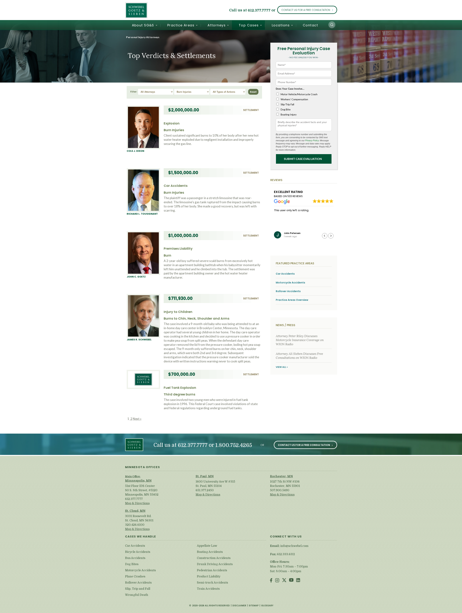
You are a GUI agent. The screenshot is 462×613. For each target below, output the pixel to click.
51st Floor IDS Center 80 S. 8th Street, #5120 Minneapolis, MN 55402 (141, 490)
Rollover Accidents (288, 291)
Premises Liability (178, 248)
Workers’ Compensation (294, 99)
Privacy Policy (312, 140)
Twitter (284, 580)
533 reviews (295, 196)
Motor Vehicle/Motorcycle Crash (299, 94)
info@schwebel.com (294, 546)
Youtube (291, 580)
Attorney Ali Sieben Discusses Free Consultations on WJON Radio (299, 356)
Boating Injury (289, 114)
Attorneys (217, 25)
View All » (282, 367)
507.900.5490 (279, 490)
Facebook (271, 580)
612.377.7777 (259, 10)
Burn (167, 255)
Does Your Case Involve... (290, 88)
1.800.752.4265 (233, 445)
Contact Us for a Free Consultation (305, 10)
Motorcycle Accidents (290, 282)
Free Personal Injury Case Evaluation (303, 51)
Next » (137, 419)
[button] (332, 25)
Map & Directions (137, 503)
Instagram (277, 580)
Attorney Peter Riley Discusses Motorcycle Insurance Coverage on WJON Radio (300, 340)
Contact (310, 25)
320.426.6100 (134, 524)
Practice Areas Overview (292, 300)
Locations (281, 25)
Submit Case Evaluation (303, 158)
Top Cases (249, 25)
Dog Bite (286, 109)
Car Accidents (176, 185)
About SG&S (143, 25)
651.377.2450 (205, 490)
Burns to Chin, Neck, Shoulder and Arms (196, 318)
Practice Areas (180, 25)
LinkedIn (298, 580)
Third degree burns (179, 394)
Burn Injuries (174, 130)
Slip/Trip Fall (287, 104)
